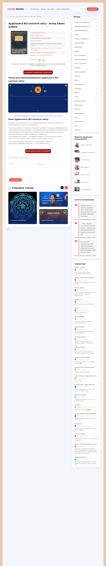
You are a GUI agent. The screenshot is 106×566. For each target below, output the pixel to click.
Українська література (86, 22)
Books (17, 9)
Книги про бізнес (86, 63)
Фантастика (86, 105)
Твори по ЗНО (86, 121)
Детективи (86, 47)
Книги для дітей (86, 55)
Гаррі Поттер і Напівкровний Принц (86, 376)
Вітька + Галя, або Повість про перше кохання (86, 444)
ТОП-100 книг (34, 9)
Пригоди (86, 88)
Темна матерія (79, 267)
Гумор (86, 34)
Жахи (86, 80)
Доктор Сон (78, 299)
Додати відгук (15, 180)
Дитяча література (86, 30)
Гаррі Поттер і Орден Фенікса (85, 384)
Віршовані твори (86, 101)
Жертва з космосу (81, 394)
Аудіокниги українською (16, 16)
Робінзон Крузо (80, 347)
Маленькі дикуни (80, 457)
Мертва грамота (80, 337)
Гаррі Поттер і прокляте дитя (84, 367)
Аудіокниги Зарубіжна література (32, 16)
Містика (86, 76)
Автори (43, 9)
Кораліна (78, 404)
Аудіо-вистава (86, 43)
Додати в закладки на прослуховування (42, 52)
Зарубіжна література (86, 26)
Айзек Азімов (39, 35)
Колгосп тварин (80, 433)
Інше (86, 125)
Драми (86, 51)
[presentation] (62, 187)
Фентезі (86, 109)
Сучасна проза (86, 84)
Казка (86, 97)
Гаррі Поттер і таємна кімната (84, 277)
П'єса (86, 117)
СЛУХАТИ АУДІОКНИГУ (38, 32)
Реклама (86, 130)
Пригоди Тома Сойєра (82, 357)
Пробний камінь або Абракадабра (86, 413)
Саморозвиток (86, 113)
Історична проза (86, 59)
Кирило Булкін (46, 38)
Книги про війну (86, 72)
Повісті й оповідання (86, 39)
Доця (76, 308)
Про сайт (51, 9)
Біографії (86, 68)
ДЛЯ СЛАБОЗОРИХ (63, 9)
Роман (86, 92)
